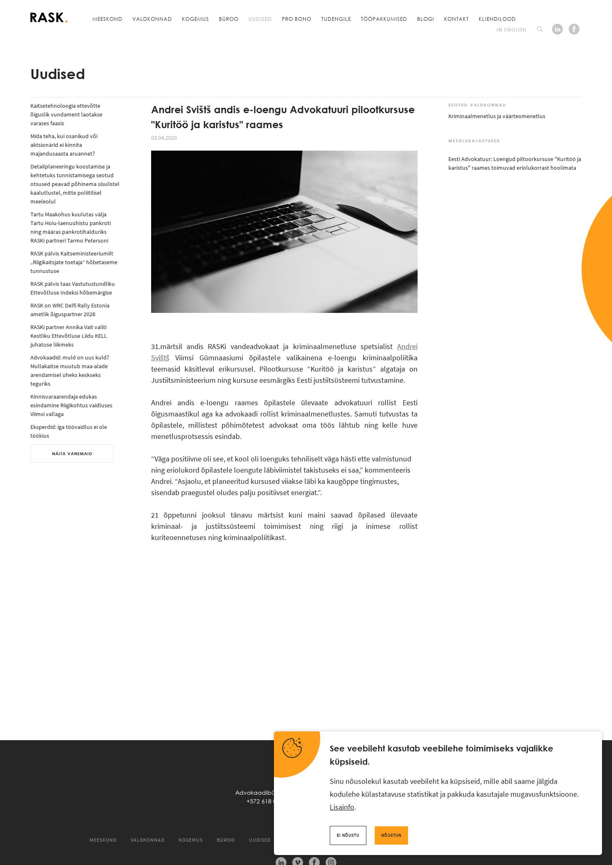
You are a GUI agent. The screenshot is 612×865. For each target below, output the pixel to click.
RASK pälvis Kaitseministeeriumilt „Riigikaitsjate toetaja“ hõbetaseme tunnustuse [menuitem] (73, 262)
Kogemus (195, 18)
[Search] (540, 29)
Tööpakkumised (384, 18)
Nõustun (391, 835)
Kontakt (456, 18)
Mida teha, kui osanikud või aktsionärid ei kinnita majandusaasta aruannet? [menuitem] (63, 144)
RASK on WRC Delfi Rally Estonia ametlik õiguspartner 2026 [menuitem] (69, 310)
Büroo (229, 18)
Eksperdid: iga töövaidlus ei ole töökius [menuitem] (68, 431)
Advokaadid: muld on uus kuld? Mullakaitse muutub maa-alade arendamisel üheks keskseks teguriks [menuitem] (69, 370)
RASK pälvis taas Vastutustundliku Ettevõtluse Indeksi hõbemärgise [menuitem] (72, 288)
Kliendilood (497, 18)
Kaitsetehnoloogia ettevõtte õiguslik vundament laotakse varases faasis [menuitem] (66, 114)
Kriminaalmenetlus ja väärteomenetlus (496, 116)
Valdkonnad (152, 18)
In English (512, 29)
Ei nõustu (348, 835)
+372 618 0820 (266, 801)
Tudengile (336, 18)
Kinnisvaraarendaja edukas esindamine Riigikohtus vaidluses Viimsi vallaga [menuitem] (71, 405)
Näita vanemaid (72, 453)
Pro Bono (296, 18)
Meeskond (107, 18)
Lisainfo (342, 807)
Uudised (260, 18)
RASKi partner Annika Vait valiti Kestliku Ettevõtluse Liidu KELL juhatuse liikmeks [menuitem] (68, 335)
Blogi (425, 18)
